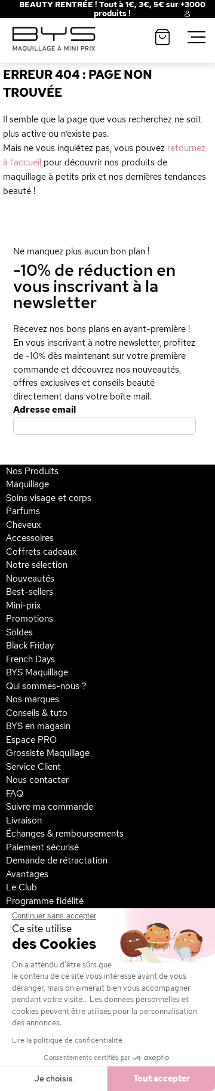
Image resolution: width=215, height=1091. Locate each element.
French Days (30, 659)
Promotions (29, 619)
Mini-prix (23, 605)
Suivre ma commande (49, 807)
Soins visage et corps (48, 498)
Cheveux (23, 525)
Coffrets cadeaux (41, 552)
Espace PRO (31, 740)
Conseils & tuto (36, 713)
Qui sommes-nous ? (46, 686)
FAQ (14, 794)
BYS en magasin (38, 726)
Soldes (19, 632)
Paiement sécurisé (42, 847)
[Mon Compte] (178, 15)
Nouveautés (30, 579)
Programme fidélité (45, 901)
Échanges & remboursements (65, 834)
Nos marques (32, 699)
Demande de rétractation (57, 860)
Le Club (21, 887)
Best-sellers (29, 592)
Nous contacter (37, 780)
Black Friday (30, 645)
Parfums (23, 511)
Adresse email (44, 410)
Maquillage (27, 484)
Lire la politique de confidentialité (67, 1040)
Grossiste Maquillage (48, 753)
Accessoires (30, 538)
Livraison (24, 820)
